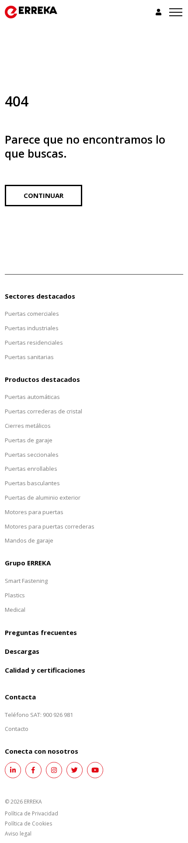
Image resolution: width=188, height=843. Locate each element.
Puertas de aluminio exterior (42, 497)
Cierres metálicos (28, 426)
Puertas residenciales (34, 342)
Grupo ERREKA (28, 562)
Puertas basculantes (32, 483)
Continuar (43, 195)
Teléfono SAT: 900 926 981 (39, 715)
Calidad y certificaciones (45, 670)
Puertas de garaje (28, 440)
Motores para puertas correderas (49, 526)
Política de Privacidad (31, 813)
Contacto (16, 729)
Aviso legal (18, 833)
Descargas (22, 651)
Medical (15, 610)
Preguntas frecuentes (41, 632)
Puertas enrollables (31, 469)
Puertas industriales (32, 328)
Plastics (15, 595)
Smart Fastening (26, 581)
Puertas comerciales (32, 313)
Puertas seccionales (32, 455)
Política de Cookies (28, 823)
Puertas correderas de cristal (43, 411)
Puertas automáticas (32, 397)
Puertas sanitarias (29, 357)
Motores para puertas (34, 512)
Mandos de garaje (29, 540)
